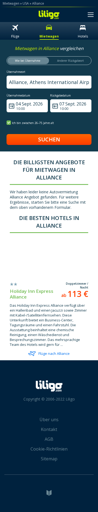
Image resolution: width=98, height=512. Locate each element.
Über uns (49, 420)
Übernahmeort (16, 72)
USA (26, 3)
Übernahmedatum (18, 95)
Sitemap (49, 459)
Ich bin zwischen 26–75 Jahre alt (33, 123)
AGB (49, 439)
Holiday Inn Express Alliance (31, 294)
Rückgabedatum (60, 95)
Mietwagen (11, 3)
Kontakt (49, 429)
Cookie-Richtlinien (49, 449)
